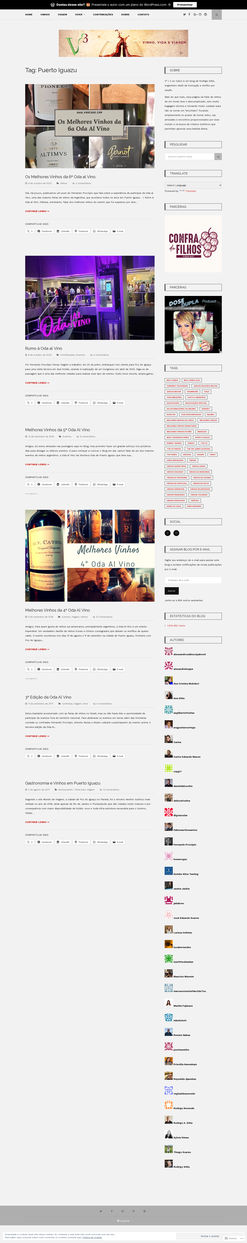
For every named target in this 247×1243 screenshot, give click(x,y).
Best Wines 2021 (192, 380)
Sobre (125, 14)
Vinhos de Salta (201, 483)
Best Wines (172, 380)
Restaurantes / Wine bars (72, 789)
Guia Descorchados (191, 414)
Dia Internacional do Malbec (181, 409)
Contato (143, 14)
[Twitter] (185, 14)
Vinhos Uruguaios (176, 500)
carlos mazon (174, 392)
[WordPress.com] (206, 14)
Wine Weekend (194, 506)
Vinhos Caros (198, 466)
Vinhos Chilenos (175, 472)
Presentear (185, 4)
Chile (206, 392)
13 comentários (111, 789)
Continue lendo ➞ (37, 211)
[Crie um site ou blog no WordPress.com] (118, 1221)
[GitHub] (201, 14)
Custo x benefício (196, 397)
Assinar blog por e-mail (190, 549)
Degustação (173, 403)
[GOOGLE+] (123, 1211)
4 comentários (104, 703)
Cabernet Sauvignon (177, 386)
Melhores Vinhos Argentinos (181, 426)
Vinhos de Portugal (177, 483)
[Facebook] (190, 14)
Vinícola (195, 500)
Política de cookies (92, 1237)
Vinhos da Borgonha (199, 472)
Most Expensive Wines (178, 437)
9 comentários (101, 355)
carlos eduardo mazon (205, 386)
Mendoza (202, 432)
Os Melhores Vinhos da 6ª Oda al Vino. (60, 176)
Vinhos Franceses (176, 495)
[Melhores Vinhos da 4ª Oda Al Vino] (90, 600)
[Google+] (196, 14)
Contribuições (103, 14)
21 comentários (104, 617)
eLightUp (125, 1221)
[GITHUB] (134, 1211)
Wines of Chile (174, 506)
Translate (190, 191)
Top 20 (204, 443)
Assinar (171, 591)
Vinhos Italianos (199, 495)
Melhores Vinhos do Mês (179, 432)
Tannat (191, 443)
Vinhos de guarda (202, 477)
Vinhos (45, 14)
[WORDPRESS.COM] (145, 1211)
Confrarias (67, 703)
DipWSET (206, 409)
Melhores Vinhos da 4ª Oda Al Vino (57, 610)
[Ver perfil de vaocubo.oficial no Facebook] (168, 533)
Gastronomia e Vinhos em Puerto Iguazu (62, 783)
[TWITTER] (102, 1211)
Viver (78, 14)
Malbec (210, 414)
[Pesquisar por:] (193, 156)
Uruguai (187, 454)
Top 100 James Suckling (198, 449)
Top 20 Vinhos (174, 449)
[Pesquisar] (218, 156)
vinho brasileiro (175, 460)
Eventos (80, 355)
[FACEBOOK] (113, 1211)
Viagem (62, 14)
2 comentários (83, 183)
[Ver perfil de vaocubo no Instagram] (176, 533)
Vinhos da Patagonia (177, 477)
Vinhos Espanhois (175, 489)
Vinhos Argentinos (176, 466)
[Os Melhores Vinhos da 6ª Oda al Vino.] (90, 167)
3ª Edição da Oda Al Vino (48, 697)
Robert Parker (174, 443)
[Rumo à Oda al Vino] (90, 339)
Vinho (212, 454)
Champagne (192, 392)
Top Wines (172, 454)
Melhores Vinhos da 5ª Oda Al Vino (57, 429)
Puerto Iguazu (202, 437)
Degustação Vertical (196, 403)
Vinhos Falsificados (200, 489)
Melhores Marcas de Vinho (180, 420)
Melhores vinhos (208, 420)
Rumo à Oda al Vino (43, 348)
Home (28, 14)
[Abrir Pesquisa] (217, 14)
